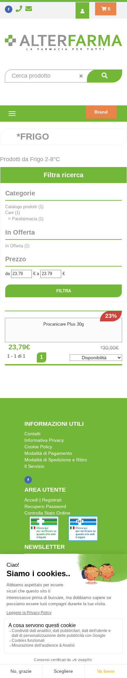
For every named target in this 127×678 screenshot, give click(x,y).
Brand (101, 112)
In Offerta (17, 245)
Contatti (32, 433)
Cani (12, 212)
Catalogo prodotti (24, 206)
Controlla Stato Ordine (47, 513)
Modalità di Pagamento (48, 453)
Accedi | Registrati (43, 499)
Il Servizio (34, 466)
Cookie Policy (38, 446)
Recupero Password (45, 506)
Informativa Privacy (44, 440)
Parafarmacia (27, 218)
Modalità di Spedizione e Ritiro (55, 459)
